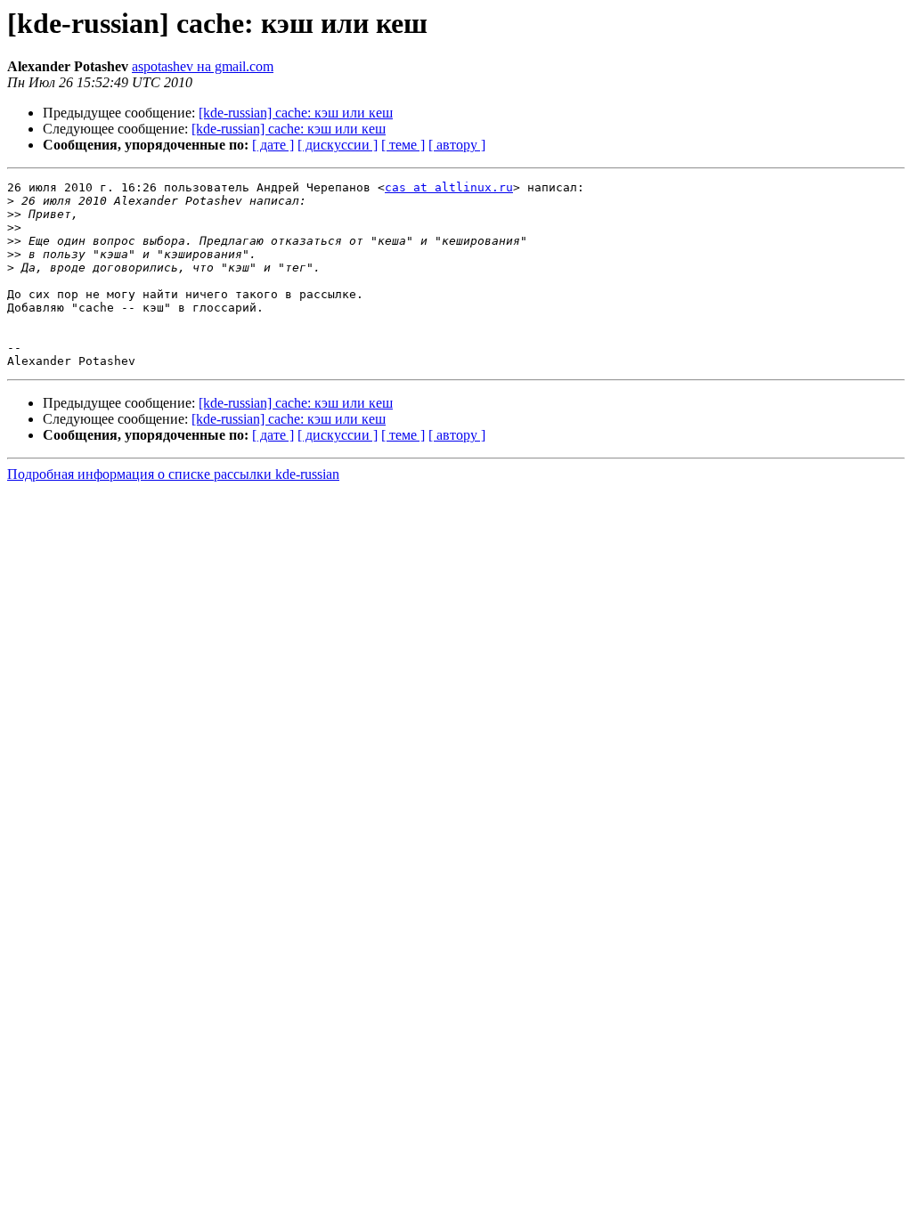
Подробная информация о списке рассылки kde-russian (173, 474)
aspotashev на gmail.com (202, 66)
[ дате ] (273, 144)
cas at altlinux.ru (449, 187)
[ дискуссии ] (337, 144)
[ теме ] (403, 144)
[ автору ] (456, 144)
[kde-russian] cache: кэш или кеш (296, 112)
